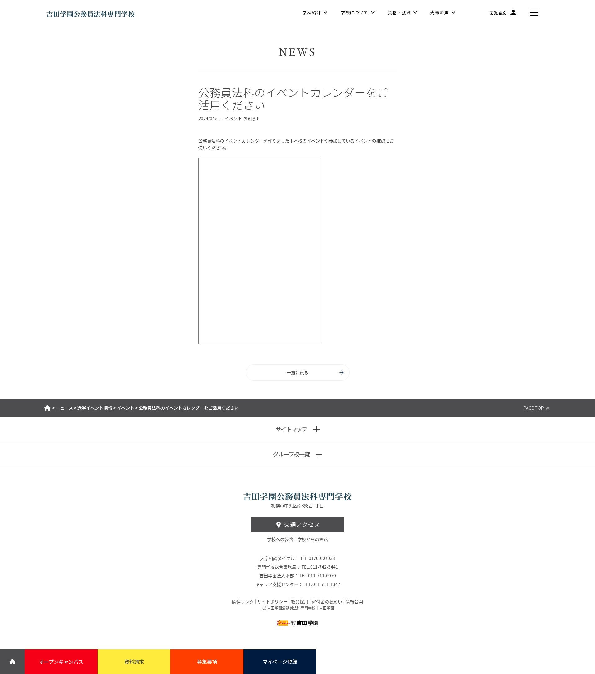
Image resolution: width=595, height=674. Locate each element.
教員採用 (299, 601)
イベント (125, 408)
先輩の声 (439, 12)
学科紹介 (311, 12)
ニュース (64, 408)
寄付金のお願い (327, 601)
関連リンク (243, 601)
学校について (354, 12)
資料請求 (134, 661)
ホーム (47, 408)
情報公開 (354, 601)
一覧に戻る (297, 372)
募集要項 (207, 661)
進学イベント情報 (94, 408)
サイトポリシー (272, 601)
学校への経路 (280, 539)
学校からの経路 (313, 539)
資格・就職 (399, 12)
